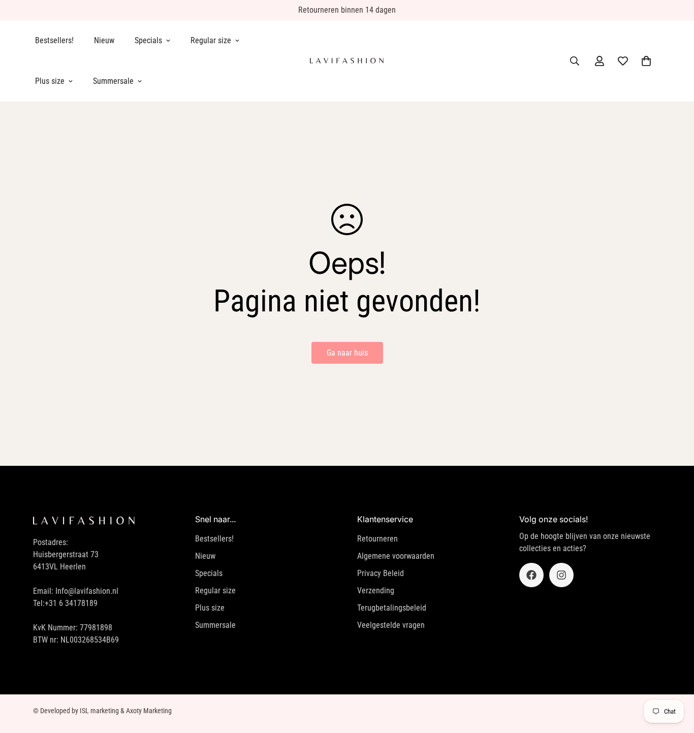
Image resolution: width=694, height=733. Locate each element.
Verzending (375, 590)
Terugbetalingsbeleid (391, 608)
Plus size (50, 81)
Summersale (113, 81)
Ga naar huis (347, 353)
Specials (148, 40)
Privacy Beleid (380, 573)
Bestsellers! (54, 40)
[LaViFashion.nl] (347, 61)
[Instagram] (561, 575)
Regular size (211, 40)
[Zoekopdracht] (574, 61)
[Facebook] (531, 575)
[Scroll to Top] (674, 677)
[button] (646, 61)
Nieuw (104, 40)
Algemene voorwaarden (395, 556)
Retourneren (377, 539)
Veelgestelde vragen (391, 625)
